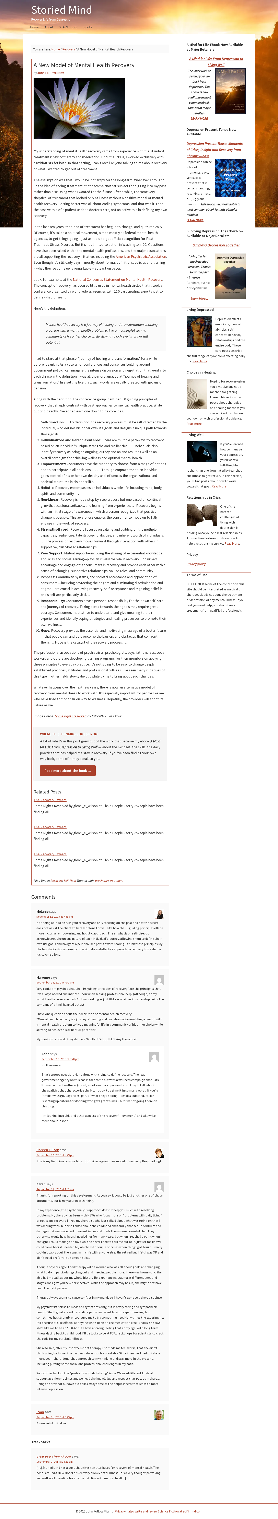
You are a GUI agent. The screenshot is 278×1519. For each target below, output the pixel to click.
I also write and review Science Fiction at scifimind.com (164, 1511)
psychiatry (101, 881)
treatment (116, 881)
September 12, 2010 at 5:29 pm (55, 1155)
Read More (200, 361)
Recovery (56, 881)
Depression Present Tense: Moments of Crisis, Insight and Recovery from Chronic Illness (215, 149)
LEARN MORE (199, 118)
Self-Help (70, 881)
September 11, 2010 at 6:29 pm (55, 1417)
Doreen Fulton (47, 1149)
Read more (194, 424)
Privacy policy (196, 564)
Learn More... (199, 298)
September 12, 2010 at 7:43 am (55, 1189)
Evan (40, 1412)
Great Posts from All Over (53, 1456)
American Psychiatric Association (141, 256)
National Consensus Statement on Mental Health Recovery (117, 279)
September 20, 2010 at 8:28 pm (60, 1059)
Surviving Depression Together (216, 245)
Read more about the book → (68, 770)
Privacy (120, 1511)
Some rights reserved (70, 716)
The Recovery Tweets (50, 800)
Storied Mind (61, 9)
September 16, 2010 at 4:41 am (55, 982)
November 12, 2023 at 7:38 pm (54, 916)
